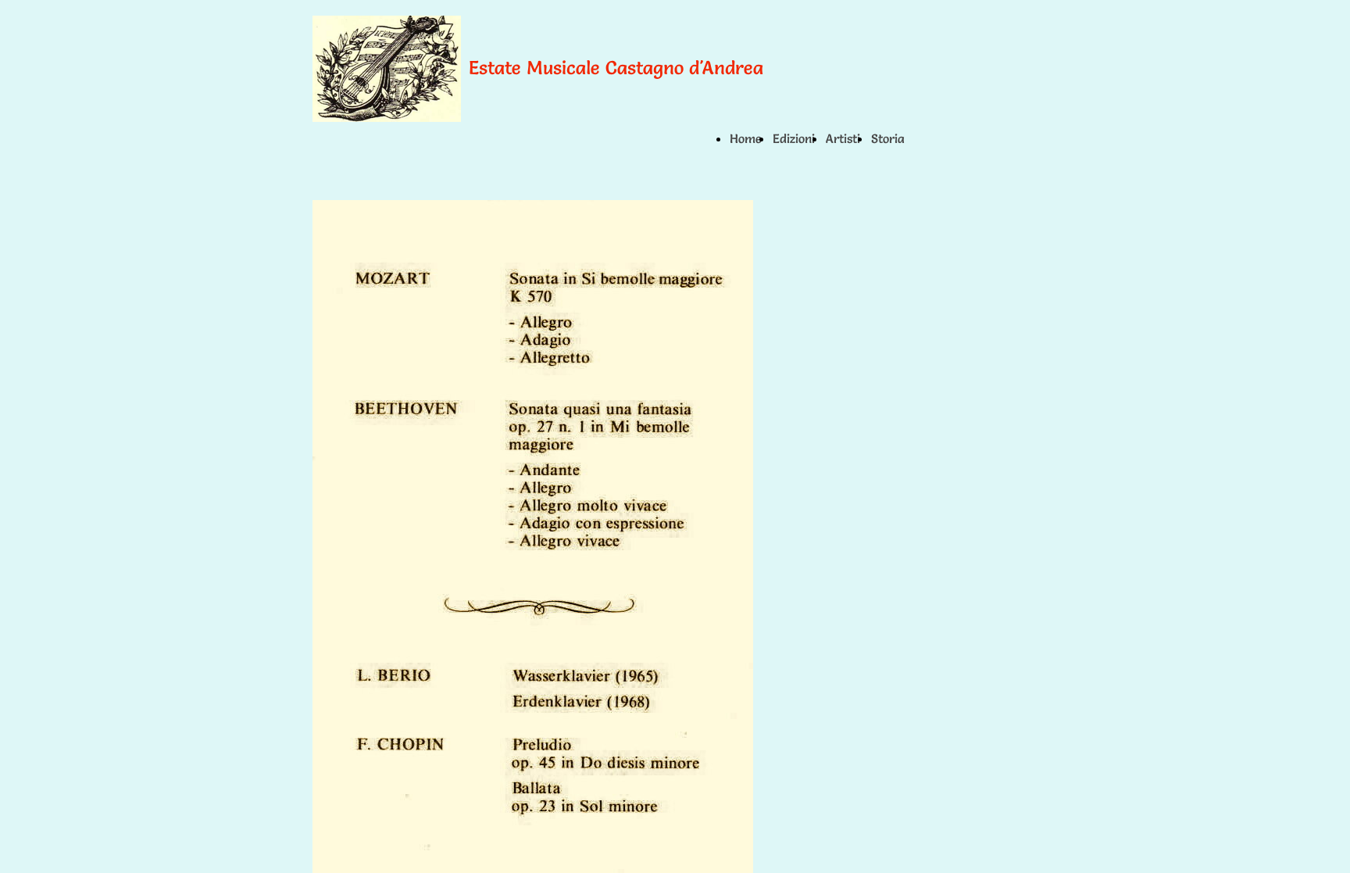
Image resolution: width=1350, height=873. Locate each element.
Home (746, 138)
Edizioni (794, 138)
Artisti (843, 138)
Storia (888, 138)
